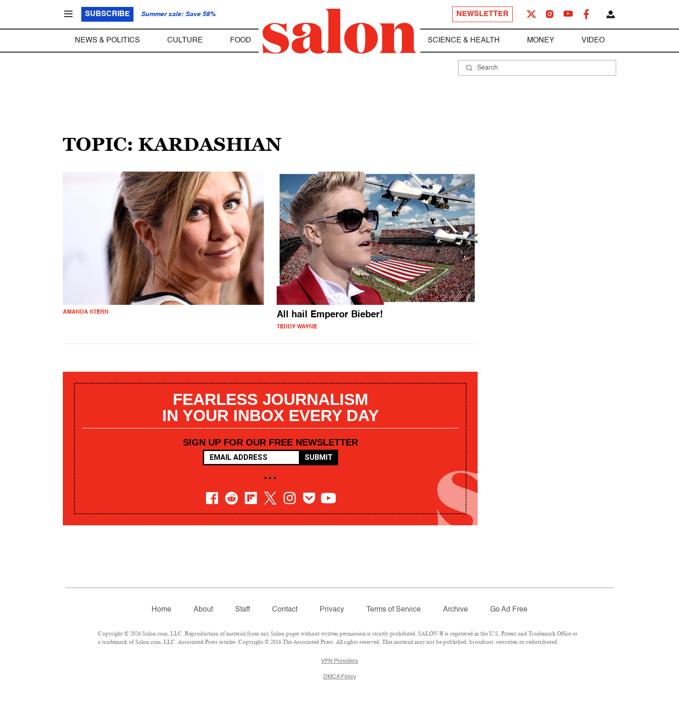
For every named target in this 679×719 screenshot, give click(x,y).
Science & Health (464, 40)
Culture (185, 40)
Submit (318, 457)
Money (540, 40)
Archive (455, 609)
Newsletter (482, 14)
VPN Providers (339, 661)
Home (161, 609)
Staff (242, 609)
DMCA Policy (339, 677)
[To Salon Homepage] (339, 31)
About (203, 609)
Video (593, 40)
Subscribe (107, 14)
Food (240, 40)
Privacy (332, 609)
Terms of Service (393, 609)
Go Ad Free (508, 609)
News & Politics (107, 40)
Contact (284, 609)
